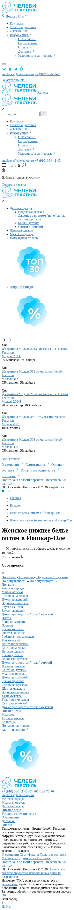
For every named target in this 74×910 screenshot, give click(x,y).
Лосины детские (29, 219)
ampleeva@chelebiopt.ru (18, 74)
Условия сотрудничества (35, 55)
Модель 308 (10, 447)
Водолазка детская (31, 212)
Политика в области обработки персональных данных (33, 871)
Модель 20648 (11, 401)
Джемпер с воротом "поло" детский (43, 215)
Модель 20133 (11, 356)
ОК (4, 895)
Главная (15, 498)
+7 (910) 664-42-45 (47, 74)
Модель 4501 (11, 424)
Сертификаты (28, 43)
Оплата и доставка (23, 27)
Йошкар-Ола (15, 16)
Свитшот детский (30, 226)
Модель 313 (10, 379)
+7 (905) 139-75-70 (41, 791)
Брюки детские (28, 223)
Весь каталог (11, 459)
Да (3, 906)
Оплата (23, 47)
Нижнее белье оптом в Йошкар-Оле (35, 513)
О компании (18, 31)
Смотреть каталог (14, 184)
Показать (8, 584)
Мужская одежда (22, 234)
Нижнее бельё (11, 810)
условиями (10, 884)
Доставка (25, 51)
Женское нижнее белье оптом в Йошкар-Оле (41, 520)
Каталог (43, 92)
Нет (9, 906)
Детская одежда (21, 208)
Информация (19, 35)
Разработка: (10, 876)
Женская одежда (21, 230)
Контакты (17, 23)
